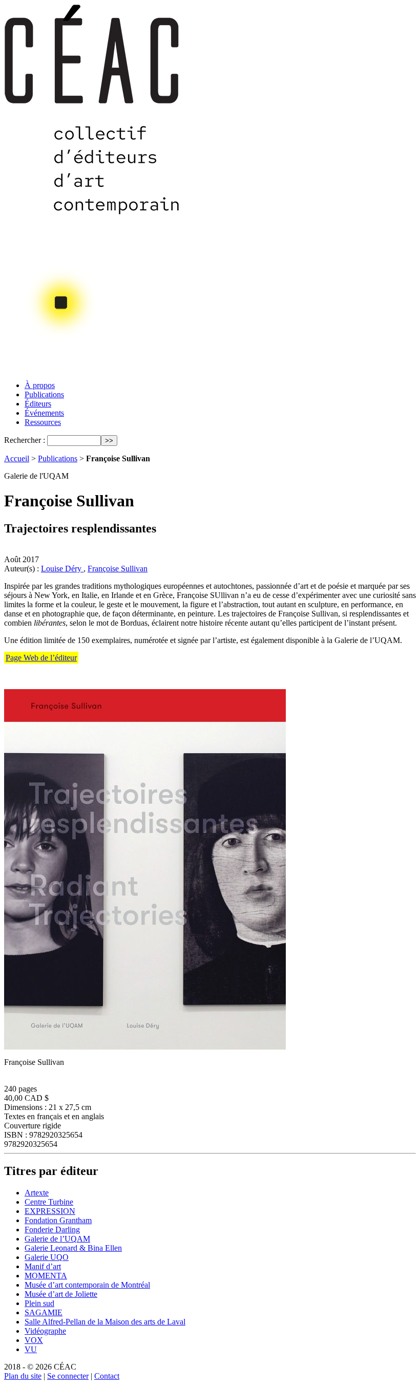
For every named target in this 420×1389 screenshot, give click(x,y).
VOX (34, 1340)
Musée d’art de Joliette (61, 1294)
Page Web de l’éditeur (41, 657)
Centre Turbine (49, 1202)
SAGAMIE (43, 1312)
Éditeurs (38, 403)
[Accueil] (92, 370)
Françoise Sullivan (118, 568)
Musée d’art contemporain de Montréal (87, 1284)
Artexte (37, 1192)
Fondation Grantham (58, 1220)
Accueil (16, 458)
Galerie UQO (47, 1257)
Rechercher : (24, 440)
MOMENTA (46, 1275)
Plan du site (22, 1376)
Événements (44, 413)
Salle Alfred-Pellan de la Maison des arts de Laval (105, 1321)
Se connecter (68, 1376)
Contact (106, 1376)
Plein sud (39, 1303)
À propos (40, 385)
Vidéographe (45, 1331)
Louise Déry (62, 568)
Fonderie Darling (52, 1229)
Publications (44, 394)
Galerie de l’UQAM (57, 1238)
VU (31, 1349)
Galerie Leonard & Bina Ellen (73, 1248)
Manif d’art (43, 1266)
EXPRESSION (50, 1211)
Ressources (43, 422)
